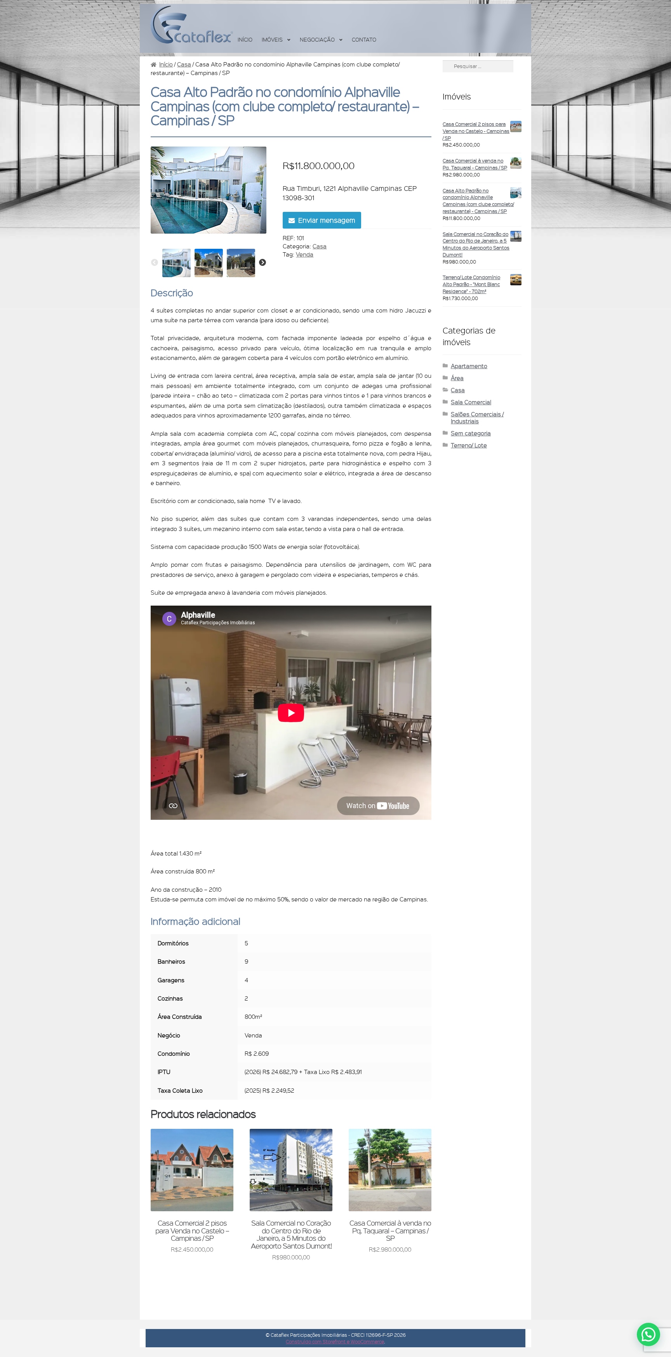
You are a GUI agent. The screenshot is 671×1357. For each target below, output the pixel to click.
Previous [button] (154, 263)
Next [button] (262, 263)
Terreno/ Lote (469, 445)
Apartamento (469, 366)
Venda (304, 254)
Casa (184, 64)
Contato (364, 39)
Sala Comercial (471, 402)
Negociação (317, 39)
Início (245, 39)
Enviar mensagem (326, 220)
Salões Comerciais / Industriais (477, 417)
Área (457, 378)
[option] (176, 263)
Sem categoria (471, 433)
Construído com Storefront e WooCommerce (335, 1341)
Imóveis (272, 39)
